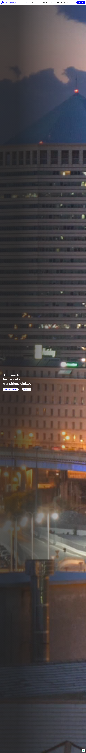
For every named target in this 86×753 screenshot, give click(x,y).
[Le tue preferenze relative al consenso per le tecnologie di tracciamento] (83, 750)
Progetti (52, 2)
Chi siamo (34, 2)
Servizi (43, 2)
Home (27, 2)
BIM (58, 2)
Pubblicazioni (64, 2)
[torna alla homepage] (9, 2)
